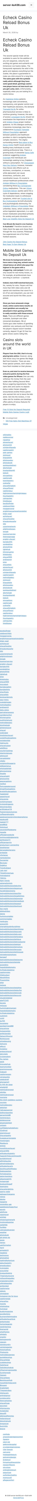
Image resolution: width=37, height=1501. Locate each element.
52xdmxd (3, 1130)
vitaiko (2, 761)
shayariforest (8, 488)
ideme (2, 914)
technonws (4, 1255)
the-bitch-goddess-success (11, 1100)
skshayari (6, 455)
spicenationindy (6, 883)
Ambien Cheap (12, 122)
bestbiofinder (8, 503)
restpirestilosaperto (7, 763)
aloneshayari (8, 442)
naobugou (4, 921)
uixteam (3, 1125)
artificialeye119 (6, 809)
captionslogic (5, 1299)
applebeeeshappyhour (9, 1207)
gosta (2, 1240)
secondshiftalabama (8, 830)
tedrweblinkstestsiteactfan (10, 893)
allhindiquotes (5, 1161)
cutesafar (6, 483)
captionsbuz (8, 491)
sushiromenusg (6, 720)
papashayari (5, 797)
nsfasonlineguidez (7, 1278)
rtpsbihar (6, 440)
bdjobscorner (5, 1120)
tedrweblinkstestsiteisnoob (11, 993)
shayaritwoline (8, 519)
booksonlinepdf (6, 1184)
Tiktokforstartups (7, 873)
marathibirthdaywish (8, 1383)
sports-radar (5, 1192)
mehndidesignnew (7, 1355)
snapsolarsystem (6, 1281)
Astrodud (3, 1309)
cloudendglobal (6, 998)
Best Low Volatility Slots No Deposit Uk (18, 219)
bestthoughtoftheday (8, 1169)
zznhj (2, 1018)
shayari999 (7, 557)
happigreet (4, 794)
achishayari (7, 516)
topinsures (4, 743)
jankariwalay (5, 1322)
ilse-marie (4, 909)
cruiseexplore (5, 1057)
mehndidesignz (6, 723)
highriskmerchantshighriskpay (14, 493)
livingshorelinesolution (11, 1462)
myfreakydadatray (7, 970)
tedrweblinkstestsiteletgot (10, 944)
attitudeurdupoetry (7, 1153)
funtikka (3, 1227)
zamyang (6, 1452)
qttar (2, 983)
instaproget (4, 1181)
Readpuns (4, 1143)
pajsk (2, 1062)
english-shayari (9, 539)
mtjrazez (3, 1006)
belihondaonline (6, 1113)
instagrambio (5, 1031)
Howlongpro (5, 1141)
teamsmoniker (5, 1067)
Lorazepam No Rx (18, 117)
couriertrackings (6, 751)
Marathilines (5, 978)
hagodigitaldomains (8, 967)
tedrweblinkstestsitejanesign (11, 899)
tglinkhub (6, 549)
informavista (5, 1408)
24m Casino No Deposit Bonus (15, 242)
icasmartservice (9, 534)
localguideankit (9, 470)
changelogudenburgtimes (10, 927)
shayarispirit (5, 776)
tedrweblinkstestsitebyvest (11, 934)
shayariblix (7, 565)
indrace (3, 985)
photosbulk (4, 1235)
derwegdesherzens (7, 850)
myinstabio (4, 1268)
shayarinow (4, 1028)
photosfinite (7, 547)
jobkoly (3, 1291)
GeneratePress (18, 1498)
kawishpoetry (8, 481)
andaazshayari (6, 1051)
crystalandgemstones (11, 1447)
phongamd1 (4, 1082)
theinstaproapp (9, 537)
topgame (3, 1202)
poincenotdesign (9, 1457)
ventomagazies (6, 1347)
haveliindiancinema (7, 891)
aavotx (2, 1210)
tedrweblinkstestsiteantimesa (11, 929)
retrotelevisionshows (8, 955)
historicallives (5, 1350)
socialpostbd (5, 741)
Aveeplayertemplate (8, 1138)
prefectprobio (5, 1034)
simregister (4, 1294)
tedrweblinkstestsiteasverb (11, 932)
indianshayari (5, 1419)
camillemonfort (6, 715)
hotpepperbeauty (10, 1455)
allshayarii (4, 756)
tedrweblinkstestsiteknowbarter (12, 942)
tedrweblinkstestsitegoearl (10, 904)
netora (2, 1197)
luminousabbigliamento (9, 837)
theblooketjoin (5, 1171)
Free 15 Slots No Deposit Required (16, 410)
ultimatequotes (6, 1283)
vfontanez (4, 855)
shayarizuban (5, 746)
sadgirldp (3, 1225)
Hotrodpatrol (5, 876)
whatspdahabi (5, 768)
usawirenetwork (9, 526)
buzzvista (4, 1426)
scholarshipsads (9, 447)
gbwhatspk (7, 468)
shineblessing (5, 1041)
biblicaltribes (5, 911)
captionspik (7, 478)
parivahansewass (7, 712)
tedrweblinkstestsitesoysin (10, 995)
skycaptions (7, 476)
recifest (3, 784)
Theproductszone (7, 1276)
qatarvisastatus (6, 1176)
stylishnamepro (6, 802)
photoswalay (8, 460)
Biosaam (3, 1385)
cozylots (3, 1102)
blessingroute (5, 1421)
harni (2, 1248)
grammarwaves (6, 1069)
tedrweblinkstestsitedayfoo (11, 990)
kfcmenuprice (8, 552)
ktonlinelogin (5, 725)
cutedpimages (5, 702)
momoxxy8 (7, 1478)
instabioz (3, 1049)
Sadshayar (4, 1365)
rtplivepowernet (6, 1110)
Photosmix (4, 1352)
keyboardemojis (6, 697)
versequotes (5, 1077)
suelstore (3, 1016)
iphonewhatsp (5, 771)
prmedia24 (4, 1250)
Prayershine (4, 980)
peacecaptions (6, 781)
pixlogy (3, 1146)
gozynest (3, 1406)
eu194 (2, 1021)
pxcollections (5, 1314)
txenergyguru (5, 1118)
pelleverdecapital (9, 1444)
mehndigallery (8, 577)
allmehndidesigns (7, 1164)
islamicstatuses (6, 753)
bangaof (3, 957)
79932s (3, 878)
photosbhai (4, 1258)
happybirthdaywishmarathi (10, 1156)
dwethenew (4, 848)
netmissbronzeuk (7, 1090)
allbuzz (3, 1046)
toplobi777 (4, 822)
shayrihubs (4, 692)
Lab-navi (3, 870)
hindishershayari (6, 735)
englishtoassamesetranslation (15, 511)
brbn (5, 562)
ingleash (3, 1072)
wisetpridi (4, 1087)
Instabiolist (4, 1411)
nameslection (5, 858)
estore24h (4, 924)
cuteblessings (5, 1362)
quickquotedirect (9, 465)
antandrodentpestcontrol (13, 1437)
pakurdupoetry (6, 1263)
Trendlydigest (5, 868)
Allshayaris (4, 1393)
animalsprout (5, 1396)
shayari (3, 730)
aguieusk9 (4, 819)
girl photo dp (5, 1238)
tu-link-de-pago (6, 1085)
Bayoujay (3, 863)
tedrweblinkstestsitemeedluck (12, 901)
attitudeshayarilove (7, 1319)
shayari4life (4, 1151)
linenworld (4, 1329)
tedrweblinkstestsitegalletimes (12, 896)
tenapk (5, 532)
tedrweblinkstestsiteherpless (11, 937)
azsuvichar (4, 1271)
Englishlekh (4, 1388)
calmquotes (7, 498)
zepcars (3, 1342)
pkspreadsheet (6, 1123)
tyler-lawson (8, 1450)
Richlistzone (4, 1039)
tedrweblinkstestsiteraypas (11, 950)
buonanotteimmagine (8, 1317)
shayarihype (5, 1403)
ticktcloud (4, 827)
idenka (2, 1199)
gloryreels (4, 1054)
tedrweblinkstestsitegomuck (11, 888)
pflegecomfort (8, 1480)
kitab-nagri (7, 514)
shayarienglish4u (6, 1189)
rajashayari (4, 1215)
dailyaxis (3, 1044)
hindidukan (7, 501)
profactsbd (4, 1286)
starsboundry (5, 1345)
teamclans (4, 1187)
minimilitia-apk (6, 1204)
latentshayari (5, 1133)
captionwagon (5, 1074)
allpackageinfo (5, 1179)
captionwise (4, 1288)
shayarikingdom (9, 486)
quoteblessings (6, 1357)
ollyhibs (3, 1092)
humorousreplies (6, 916)
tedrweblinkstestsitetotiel (10, 962)
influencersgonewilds (8, 1370)
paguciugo (7, 1473)
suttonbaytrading (10, 1475)
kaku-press (4, 710)
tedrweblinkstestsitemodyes (11, 947)
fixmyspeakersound (7, 786)
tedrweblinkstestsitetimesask (11, 952)
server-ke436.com (14, 4)
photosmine (4, 779)
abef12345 (4, 1000)
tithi (4, 524)
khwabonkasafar (9, 521)
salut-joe (6, 1442)
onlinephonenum (9, 1470)
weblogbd (4, 733)
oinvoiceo (6, 1467)
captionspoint (8, 450)
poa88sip (3, 825)
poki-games (7, 453)
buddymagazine (6, 1311)
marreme (3, 1097)
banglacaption (5, 687)
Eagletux (3, 865)
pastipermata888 (6, 1026)
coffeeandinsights (7, 814)
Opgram (3, 1375)
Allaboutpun (5, 975)
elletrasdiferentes (7, 1416)
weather (3, 1232)
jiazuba (3, 1003)
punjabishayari (6, 1159)
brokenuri (6, 1460)
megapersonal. (6, 636)
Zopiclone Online (12, 99)
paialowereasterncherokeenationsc (14, 817)
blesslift (3, 1413)
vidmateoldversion (7, 1230)
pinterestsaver (5, 728)
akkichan (3, 1108)
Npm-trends (5, 881)
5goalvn (6, 1439)
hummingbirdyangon (8, 1008)
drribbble (3, 853)
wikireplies (7, 435)
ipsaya (2, 1429)
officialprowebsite (7, 835)
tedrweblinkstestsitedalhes (11, 988)
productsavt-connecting (9, 845)
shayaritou (4, 1301)
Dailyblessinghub (7, 1368)
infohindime (4, 1306)
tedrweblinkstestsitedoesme (11, 960)
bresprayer (4, 1424)
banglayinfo (7, 542)
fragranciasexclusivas (8, 812)
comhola (6, 1434)
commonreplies (6, 919)
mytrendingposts (6, 804)
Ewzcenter (4, 860)
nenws (2, 1243)
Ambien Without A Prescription (15, 183)
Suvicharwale (5, 1373)
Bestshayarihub (6, 1380)
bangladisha (5, 690)
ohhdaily (3, 1334)
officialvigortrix (6, 842)
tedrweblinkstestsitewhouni (11, 906)
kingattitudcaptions (7, 789)
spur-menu (4, 700)
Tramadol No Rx (9, 109)
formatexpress (5, 1174)
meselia (3, 832)
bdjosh (5, 473)
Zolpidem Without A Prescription (16, 206)
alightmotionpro (9, 529)
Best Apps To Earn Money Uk (14, 244)
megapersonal (8, 509)
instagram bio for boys (9, 1296)
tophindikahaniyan (7, 1260)
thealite (3, 774)
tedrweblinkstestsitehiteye (10, 939)
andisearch (7, 560)
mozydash (4, 684)
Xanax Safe (29, 153)
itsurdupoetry (8, 496)
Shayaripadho (5, 1136)
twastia (3, 1304)
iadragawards (5, 1339)
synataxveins (5, 1398)
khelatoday (7, 554)
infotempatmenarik (7, 1220)
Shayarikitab (5, 1360)
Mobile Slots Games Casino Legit (16, 412)
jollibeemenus (5, 766)
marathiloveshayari (7, 1148)
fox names (4, 1059)
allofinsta (3, 1212)
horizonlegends (6, 1324)
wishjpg (3, 1217)
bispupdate (7, 458)
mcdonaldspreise (7, 1222)
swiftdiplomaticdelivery (9, 1128)
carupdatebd (5, 758)
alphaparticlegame (7, 1194)
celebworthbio (8, 506)
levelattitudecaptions (8, 791)
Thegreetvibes (5, 1390)
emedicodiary (5, 1266)
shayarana (4, 799)
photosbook (7, 463)
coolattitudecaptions (8, 738)
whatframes (4, 1332)
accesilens (4, 965)
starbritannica (5, 1327)
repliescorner (8, 437)
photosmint (7, 445)
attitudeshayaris (6, 1166)
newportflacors (9, 1465)
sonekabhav (8, 544)
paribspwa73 (5, 840)
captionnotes (5, 972)
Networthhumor (6, 1036)
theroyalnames (6, 1401)
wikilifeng (3, 748)
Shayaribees (5, 1378)
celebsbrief (4, 1079)
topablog (3, 1253)
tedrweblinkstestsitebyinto (10, 886)
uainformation (5, 1245)
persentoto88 (5, 1115)
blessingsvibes (6, 807)
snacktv (3, 1337)
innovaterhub (5, 1064)
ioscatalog (4, 1023)
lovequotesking (6, 1273)
